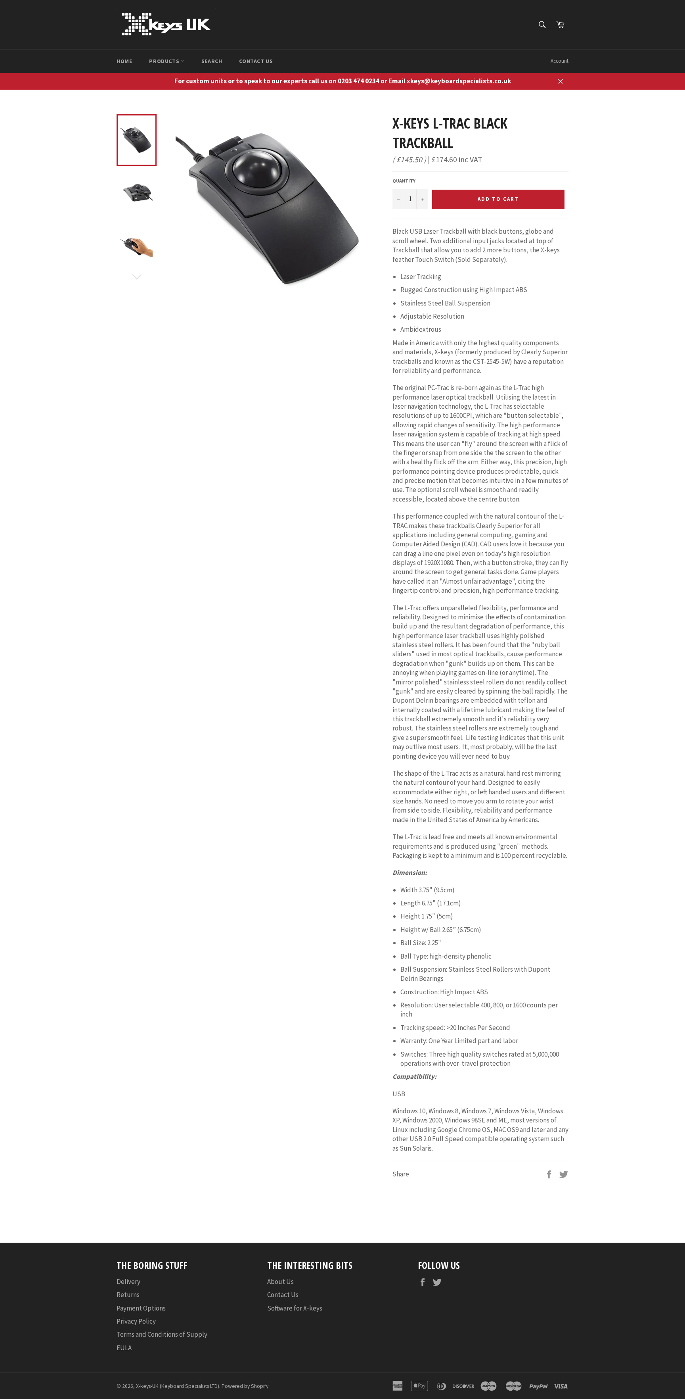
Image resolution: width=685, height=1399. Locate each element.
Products (164, 61)
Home (124, 61)
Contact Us (256, 61)
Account (559, 61)
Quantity (403, 181)
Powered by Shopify (245, 1386)
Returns (128, 1294)
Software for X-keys (294, 1308)
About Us (280, 1281)
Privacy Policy (136, 1321)
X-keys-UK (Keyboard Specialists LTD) (177, 1386)
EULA (124, 1347)
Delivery (128, 1281)
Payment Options (141, 1308)
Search (211, 61)
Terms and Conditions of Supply (162, 1334)
